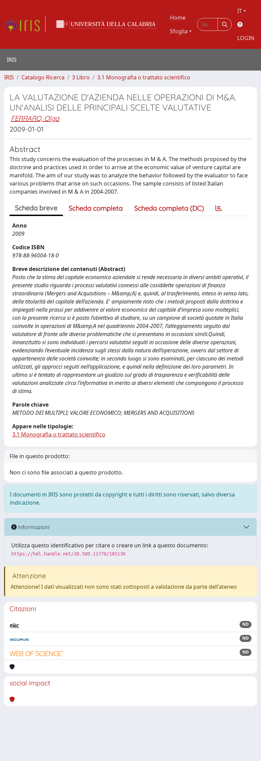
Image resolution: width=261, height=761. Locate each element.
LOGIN (245, 38)
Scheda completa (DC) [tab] (169, 208)
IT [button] (239, 11)
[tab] (219, 208)
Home (178, 17)
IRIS (9, 77)
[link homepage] (25, 24)
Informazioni (33, 527)
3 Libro (81, 77)
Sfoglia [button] (179, 31)
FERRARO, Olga (35, 118)
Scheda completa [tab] (96, 208)
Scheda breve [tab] (36, 207)
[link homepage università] (106, 24)
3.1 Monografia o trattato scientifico (143, 77)
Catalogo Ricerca (43, 77)
